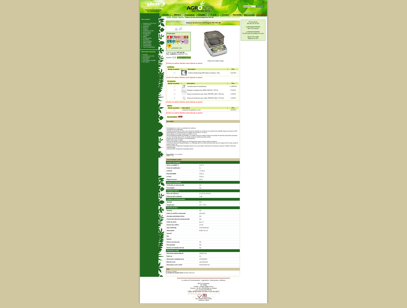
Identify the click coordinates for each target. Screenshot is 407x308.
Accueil (169, 17)
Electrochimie (147, 32)
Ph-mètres (146, 39)
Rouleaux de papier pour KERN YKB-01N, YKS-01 (202, 90)
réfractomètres (214, 280)
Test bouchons (147, 44)
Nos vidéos (145, 62)
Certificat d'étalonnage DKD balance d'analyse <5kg (204, 73)
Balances (145, 28)
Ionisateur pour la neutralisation (196, 86)
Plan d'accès (146, 57)
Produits (174, 17)
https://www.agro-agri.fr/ (212, 291)
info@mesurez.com (155, 10)
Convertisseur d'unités (149, 60)
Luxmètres (146, 35)
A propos (145, 54)
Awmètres (146, 26)
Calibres (145, 29)
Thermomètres (147, 45)
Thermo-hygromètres (149, 47)
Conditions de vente (148, 56)
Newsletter (145, 59)
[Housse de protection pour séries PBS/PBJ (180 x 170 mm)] (184, 99)
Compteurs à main (148, 31)
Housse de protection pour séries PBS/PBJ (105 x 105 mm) (205, 94)
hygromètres (205, 280)
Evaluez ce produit (171, 271)
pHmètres (223, 280)
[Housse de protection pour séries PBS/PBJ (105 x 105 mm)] (184, 95)
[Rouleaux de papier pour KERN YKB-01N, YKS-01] (184, 91)
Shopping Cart (199, 305)
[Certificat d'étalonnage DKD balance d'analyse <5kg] (184, 75)
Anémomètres (147, 25)
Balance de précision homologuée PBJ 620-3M (199, 17)
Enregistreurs (147, 33)
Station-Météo (147, 42)
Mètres (145, 36)
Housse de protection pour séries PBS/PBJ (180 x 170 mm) (205, 98)
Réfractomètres (147, 41)
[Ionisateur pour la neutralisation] (183, 88)
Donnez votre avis (189, 273)
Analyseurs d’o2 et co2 (149, 23)
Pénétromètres (147, 38)
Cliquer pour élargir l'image (215, 61)
